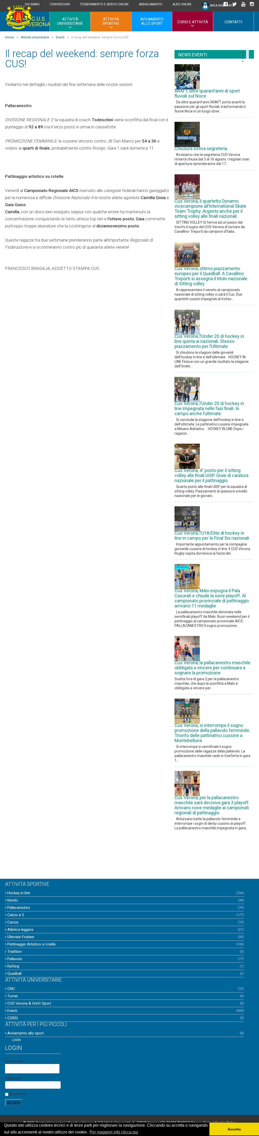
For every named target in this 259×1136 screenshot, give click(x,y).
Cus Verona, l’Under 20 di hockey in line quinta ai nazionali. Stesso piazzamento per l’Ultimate (209, 341)
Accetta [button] (234, 1129)
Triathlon (14, 951)
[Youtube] (243, 5)
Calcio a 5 (15, 915)
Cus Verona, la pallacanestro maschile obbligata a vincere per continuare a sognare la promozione (212, 667)
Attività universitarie (70, 21)
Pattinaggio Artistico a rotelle (31, 944)
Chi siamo (32, 4)
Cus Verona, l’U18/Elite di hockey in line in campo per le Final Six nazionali (212, 536)
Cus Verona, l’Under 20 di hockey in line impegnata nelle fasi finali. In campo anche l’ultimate (209, 408)
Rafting (12, 966)
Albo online (181, 4)
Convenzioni (60, 4)
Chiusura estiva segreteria (201, 148)
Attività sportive (110, 21)
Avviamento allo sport (151, 21)
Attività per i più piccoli (36, 1024)
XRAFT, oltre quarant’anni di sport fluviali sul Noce (207, 93)
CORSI (12, 1018)
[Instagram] (252, 5)
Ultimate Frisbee (20, 937)
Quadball (13, 973)
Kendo (12, 900)
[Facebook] (226, 5)
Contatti (233, 22)
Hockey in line (18, 893)
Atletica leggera (19, 929)
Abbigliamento (150, 4)
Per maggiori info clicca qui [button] (114, 1132)
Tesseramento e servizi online (104, 4)
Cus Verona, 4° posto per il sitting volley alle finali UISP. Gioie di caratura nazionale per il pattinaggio (211, 475)
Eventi (11, 1010)
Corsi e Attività (192, 22)
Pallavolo (14, 959)
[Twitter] (234, 5)
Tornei (12, 996)
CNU (10, 988)
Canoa (12, 922)
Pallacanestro (18, 907)
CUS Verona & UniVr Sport (28, 1003)
